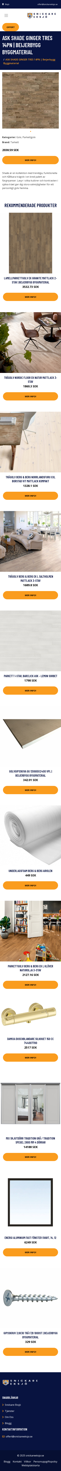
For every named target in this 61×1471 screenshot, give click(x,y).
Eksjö (7, 4)
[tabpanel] (30, 100)
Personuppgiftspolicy (45, 1461)
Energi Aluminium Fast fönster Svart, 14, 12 (30, 1237)
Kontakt (17, 1461)
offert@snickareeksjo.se (47, 4)
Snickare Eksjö (13, 1404)
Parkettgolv (29, 137)
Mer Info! (30, 160)
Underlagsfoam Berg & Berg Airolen (30, 871)
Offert (11, 27)
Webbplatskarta (31, 1465)
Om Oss (9, 1417)
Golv (18, 137)
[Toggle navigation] (6, 15)
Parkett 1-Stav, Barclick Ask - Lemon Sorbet (30, 676)
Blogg (8, 1423)
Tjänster (9, 1411)
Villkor (27, 1461)
